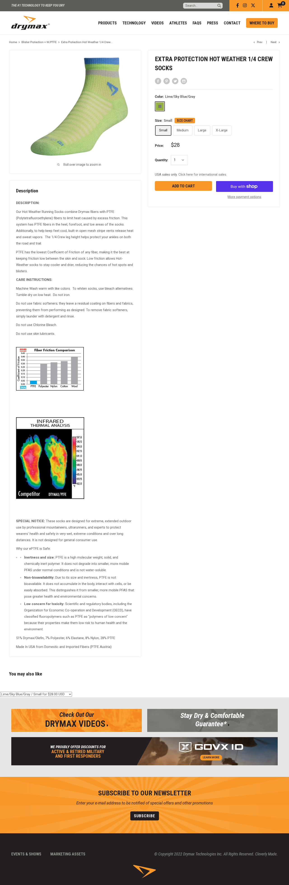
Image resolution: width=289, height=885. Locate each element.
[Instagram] (245, 5)
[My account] (271, 5)
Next (274, 42)
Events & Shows (26, 854)
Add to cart (183, 186)
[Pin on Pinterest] (166, 81)
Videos (157, 23)
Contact (232, 23)
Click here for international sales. (202, 174)
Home (13, 42)
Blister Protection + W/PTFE (39, 42)
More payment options (244, 197)
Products (107, 23)
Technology (134, 23)
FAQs (197, 23)
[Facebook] (237, 5)
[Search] (219, 6)
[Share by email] (184, 81)
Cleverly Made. (266, 854)
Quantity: (161, 160)
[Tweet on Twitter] (175, 81)
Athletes (178, 23)
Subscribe (144, 815)
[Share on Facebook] (158, 81)
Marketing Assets (67, 854)
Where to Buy (261, 23)
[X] (253, 5)
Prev (259, 42)
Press (212, 23)
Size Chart (185, 120)
